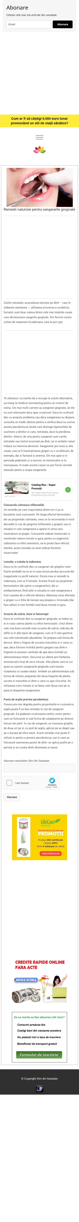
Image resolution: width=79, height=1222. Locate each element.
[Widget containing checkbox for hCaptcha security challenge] (31, 783)
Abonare (62, 24)
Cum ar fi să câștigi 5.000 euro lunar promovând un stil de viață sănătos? (39, 121)
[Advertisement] (39, 73)
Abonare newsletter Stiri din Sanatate (26, 760)
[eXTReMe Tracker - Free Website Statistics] (39, 1088)
